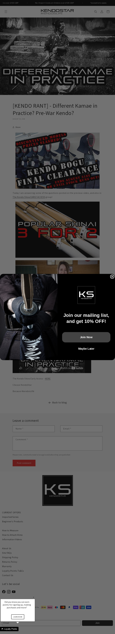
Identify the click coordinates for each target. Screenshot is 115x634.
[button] (21, 629)
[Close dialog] (112, 276)
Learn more (17, 617)
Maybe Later (86, 348)
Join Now (86, 337)
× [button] (33, 597)
